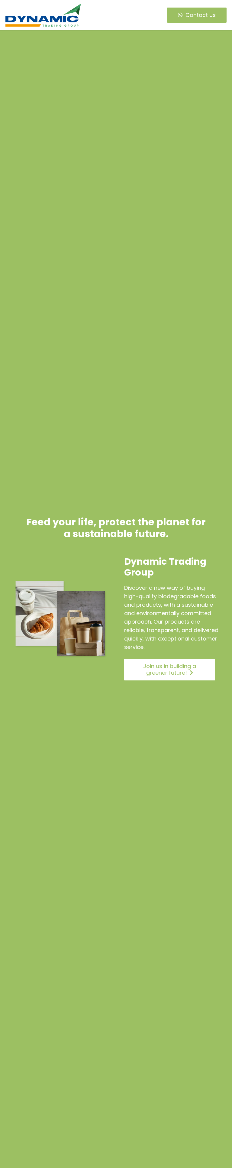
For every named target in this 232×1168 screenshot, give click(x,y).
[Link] (43, 15)
